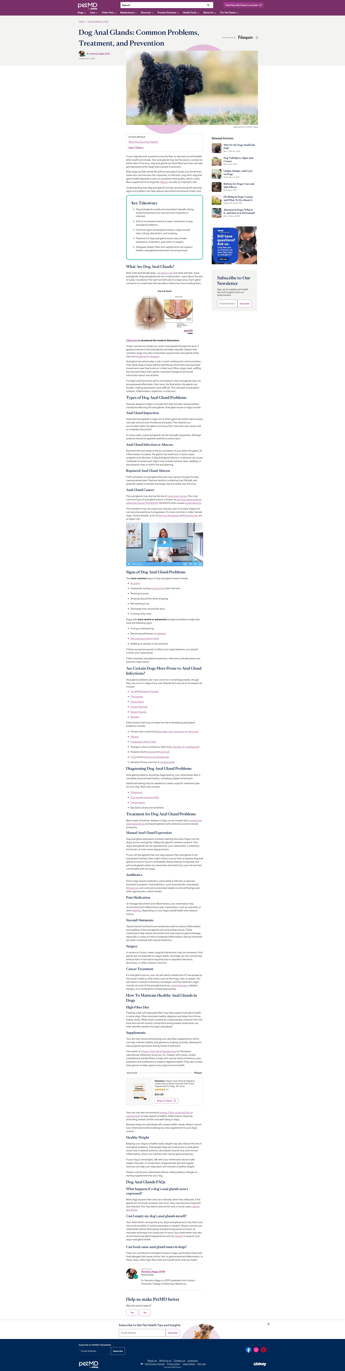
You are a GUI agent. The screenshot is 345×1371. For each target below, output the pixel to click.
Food (133, 756)
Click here (131, 340)
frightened (141, 356)
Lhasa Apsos (137, 701)
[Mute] (190, 564)
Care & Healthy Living (98, 21)
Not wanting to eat (140, 638)
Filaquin (164, 182)
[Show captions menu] (185, 564)
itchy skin (193, 731)
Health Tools (190, 12)
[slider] (159, 564)
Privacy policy (173, 1364)
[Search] (208, 5)
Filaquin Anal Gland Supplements (158, 1051)
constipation (191, 746)
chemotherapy (179, 985)
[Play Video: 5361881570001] (164, 542)
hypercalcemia (193, 502)
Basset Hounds (138, 711)
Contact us (179, 1360)
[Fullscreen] (200, 564)
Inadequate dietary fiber (143, 741)
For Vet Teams (228, 12)
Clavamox (132, 887)
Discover (146, 12)
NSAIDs (136, 910)
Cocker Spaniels (139, 706)
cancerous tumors (177, 496)
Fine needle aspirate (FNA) (144, 797)
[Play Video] (128, 564)
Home (82, 21)
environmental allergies (156, 756)
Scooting (135, 583)
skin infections (176, 731)
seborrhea (161, 731)
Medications (127, 12)
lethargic (161, 633)
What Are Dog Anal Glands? (143, 141)
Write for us (165, 1360)
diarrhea (177, 746)
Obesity (134, 736)
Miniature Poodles (149, 691)
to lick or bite (158, 588)
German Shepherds (168, 515)
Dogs (80, 12)
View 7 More (136, 147)
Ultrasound (136, 792)
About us (152, 1360)
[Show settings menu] (195, 564)
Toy (132, 691)
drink (156, 638)
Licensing (192, 1360)
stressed (154, 356)
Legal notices (189, 1364)
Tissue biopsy (137, 802)
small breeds (167, 762)
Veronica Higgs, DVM (99, 53)
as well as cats (165, 272)
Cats (92, 12)
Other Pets (108, 12)
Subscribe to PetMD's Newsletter (95, 1344)
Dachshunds (191, 515)
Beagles (134, 716)
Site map (201, 1364)
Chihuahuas (136, 696)
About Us (208, 12)
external (164, 751)
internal (151, 751)
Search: (126, 5)
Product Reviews (166, 12)
